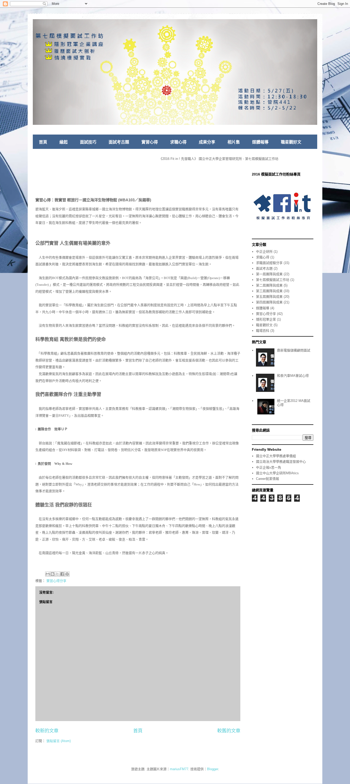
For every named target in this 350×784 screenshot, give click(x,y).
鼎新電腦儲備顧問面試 (293, 350)
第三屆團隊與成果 (269, 291)
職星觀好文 (291, 142)
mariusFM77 (179, 769)
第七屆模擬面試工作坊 (272, 280)
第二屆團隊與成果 (269, 285)
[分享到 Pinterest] (67, 574)
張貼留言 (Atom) (58, 741)
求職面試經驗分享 (269, 263)
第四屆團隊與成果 (269, 302)
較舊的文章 (228, 730)
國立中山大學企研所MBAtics (277, 473)
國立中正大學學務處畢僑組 (276, 456)
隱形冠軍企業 (266, 319)
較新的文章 (46, 730)
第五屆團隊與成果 (269, 297)
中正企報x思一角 (268, 467)
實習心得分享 (56, 581)
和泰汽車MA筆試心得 (293, 376)
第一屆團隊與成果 (269, 274)
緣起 (63, 142)
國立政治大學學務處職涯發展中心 (281, 461)
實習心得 (149, 142)
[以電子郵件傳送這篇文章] (47, 574)
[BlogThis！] (52, 574)
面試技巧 (88, 142)
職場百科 (262, 331)
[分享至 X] (57, 574)
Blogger (212, 769)
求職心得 (178, 142)
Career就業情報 (267, 479)
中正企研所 (264, 251)
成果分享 (207, 142)
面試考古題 (119, 142)
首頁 (43, 142)
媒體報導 (260, 142)
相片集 (234, 142)
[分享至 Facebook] (62, 574)
